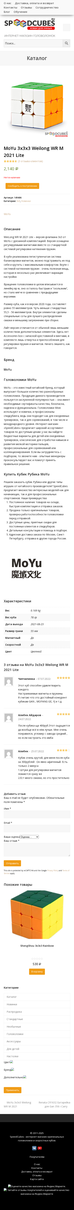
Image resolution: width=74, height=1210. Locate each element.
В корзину (37, 971)
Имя (7, 808)
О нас (37, 1164)
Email (8, 822)
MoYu (7, 214)
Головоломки (15, 1034)
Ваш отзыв (11, 840)
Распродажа (14, 1011)
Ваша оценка (12, 836)
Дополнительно (13, 1077)
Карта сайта (37, 1179)
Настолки (12, 1056)
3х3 (18, 201)
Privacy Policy (52, 870)
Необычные (14, 1026)
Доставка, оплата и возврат (37, 1171)
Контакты (36, 1168)
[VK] (34, 1148)
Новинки (26, 201)
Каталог (12, 996)
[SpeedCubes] (30, 27)
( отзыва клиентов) (30, 161)
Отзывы (37, 1175)
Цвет (7, 1062)
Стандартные (15, 1019)
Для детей (13, 1049)
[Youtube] (40, 1148)
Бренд (7, 1069)
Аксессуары (14, 1041)
